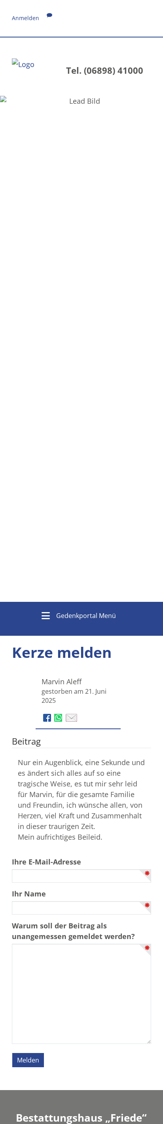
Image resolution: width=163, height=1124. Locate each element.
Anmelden (25, 18)
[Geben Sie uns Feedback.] (49, 18)
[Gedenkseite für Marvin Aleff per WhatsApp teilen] (59, 717)
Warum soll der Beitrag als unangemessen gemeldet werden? (73, 931)
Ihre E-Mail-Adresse (46, 861)
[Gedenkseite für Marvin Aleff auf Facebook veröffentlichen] (48, 717)
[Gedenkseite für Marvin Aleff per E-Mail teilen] (71, 717)
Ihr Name (29, 893)
